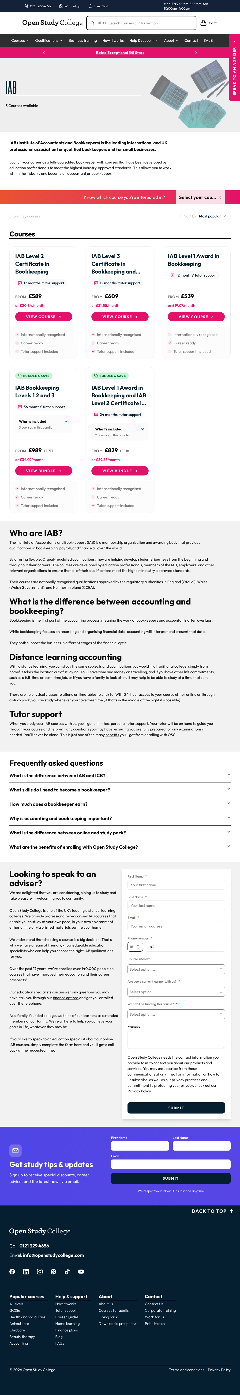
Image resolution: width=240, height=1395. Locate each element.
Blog (59, 1336)
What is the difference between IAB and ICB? (57, 775)
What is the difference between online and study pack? (67, 833)
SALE (208, 40)
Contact (191, 40)
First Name (137, 876)
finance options (66, 997)
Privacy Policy (139, 1091)
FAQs (59, 1343)
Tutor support (66, 1310)
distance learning (32, 666)
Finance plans (66, 1330)
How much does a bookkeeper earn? (48, 804)
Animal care (19, 1323)
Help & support (141, 40)
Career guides (67, 1317)
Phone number (140, 938)
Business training (83, 40)
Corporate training (160, 1310)
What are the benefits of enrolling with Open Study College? (73, 847)
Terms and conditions (186, 1369)
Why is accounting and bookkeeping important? (60, 818)
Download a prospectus (118, 1323)
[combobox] (205, 216)
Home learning (67, 1323)
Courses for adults (114, 1310)
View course (41, 316)
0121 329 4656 (34, 1246)
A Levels (16, 1303)
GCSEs (15, 1310)
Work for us (154, 1317)
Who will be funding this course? (152, 1004)
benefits (112, 734)
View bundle (41, 470)
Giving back (108, 1317)
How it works (113, 40)
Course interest (139, 959)
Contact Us (154, 1303)
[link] (43, 302)
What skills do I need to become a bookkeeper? (59, 790)
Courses (18, 40)
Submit (176, 1108)
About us (106, 1303)
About (169, 40)
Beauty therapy (22, 1336)
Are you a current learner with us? (154, 982)
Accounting (18, 1343)
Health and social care (27, 1317)
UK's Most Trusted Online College (120, 52)
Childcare (17, 1330)
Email (133, 918)
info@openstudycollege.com (53, 1255)
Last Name (137, 897)
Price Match (155, 1323)
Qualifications (46, 40)
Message (134, 1026)
